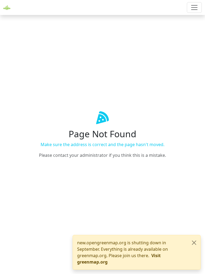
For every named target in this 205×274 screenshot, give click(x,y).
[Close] (194, 242)
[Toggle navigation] (194, 7)
